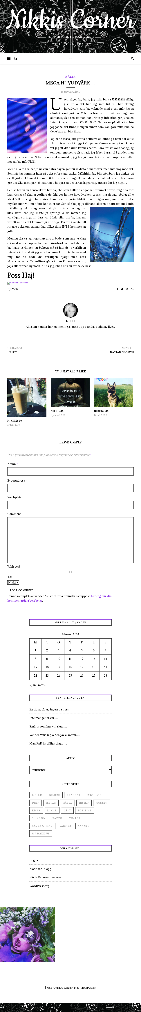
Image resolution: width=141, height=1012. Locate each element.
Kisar (36, 810)
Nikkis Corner (70, 20)
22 (35, 675)
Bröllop (94, 795)
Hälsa (70, 76)
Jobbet (101, 802)
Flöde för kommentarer (45, 877)
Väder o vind (42, 825)
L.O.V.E (52, 810)
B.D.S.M (37, 795)
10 (58, 659)
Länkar (68, 987)
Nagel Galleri (88, 987)
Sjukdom (39, 818)
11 (70, 659)
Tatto (57, 818)
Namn (12, 464)
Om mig (58, 987)
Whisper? (13, 566)
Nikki (14, 289)
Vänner (65, 825)
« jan (32, 685)
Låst (67, 810)
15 (35, 667)
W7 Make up (41, 833)
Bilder (54, 795)
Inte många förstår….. (43, 718)
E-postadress (17, 480)
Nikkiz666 (14, 420)
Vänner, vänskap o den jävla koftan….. (54, 735)
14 (105, 659)
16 (47, 667)
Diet (35, 802)
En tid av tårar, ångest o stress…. (50, 709)
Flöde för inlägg (40, 869)
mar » (42, 685)
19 (81, 667)
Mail (49, 987)
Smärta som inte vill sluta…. (48, 726)
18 (70, 667)
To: (9, 577)
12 (81, 659)
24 (58, 675)
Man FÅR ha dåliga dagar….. (48, 743)
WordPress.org (39, 886)
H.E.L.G (51, 802)
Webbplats (14, 497)
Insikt (84, 802)
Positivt (85, 810)
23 (47, 675)
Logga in (35, 860)
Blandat (74, 795)
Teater (74, 818)
